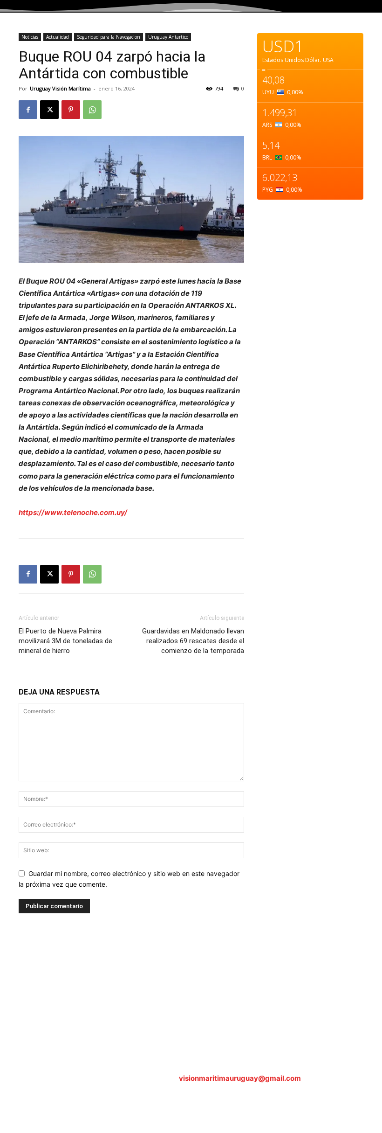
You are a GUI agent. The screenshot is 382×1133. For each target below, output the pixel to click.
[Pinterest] (70, 109)
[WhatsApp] (92, 109)
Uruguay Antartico (168, 37)
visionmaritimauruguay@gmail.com (240, 1078)
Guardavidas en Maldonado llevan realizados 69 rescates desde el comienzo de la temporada (193, 641)
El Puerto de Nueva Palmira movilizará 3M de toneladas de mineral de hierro (65, 641)
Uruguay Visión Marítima (60, 88)
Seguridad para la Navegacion (108, 37)
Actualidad (57, 37)
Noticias (29, 37)
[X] (49, 109)
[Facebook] (28, 109)
